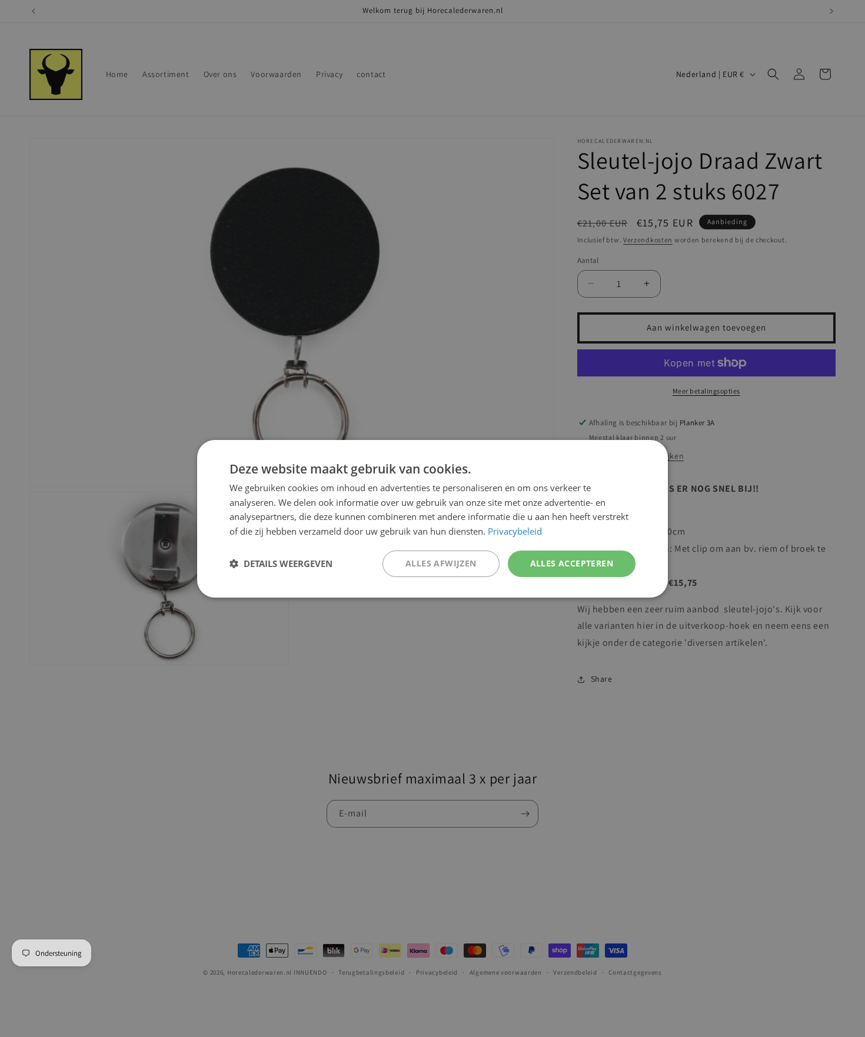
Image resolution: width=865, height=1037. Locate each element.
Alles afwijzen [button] (441, 563)
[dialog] (432, 518)
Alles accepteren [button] (571, 563)
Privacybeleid (515, 531)
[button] (280, 563)
